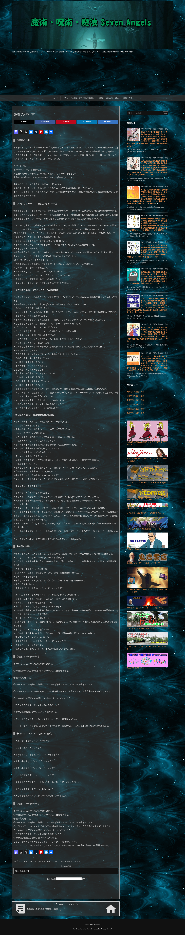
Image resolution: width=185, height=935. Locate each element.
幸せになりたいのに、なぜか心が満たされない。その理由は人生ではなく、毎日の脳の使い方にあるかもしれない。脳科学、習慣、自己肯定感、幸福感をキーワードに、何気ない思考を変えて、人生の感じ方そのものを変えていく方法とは (147, 334)
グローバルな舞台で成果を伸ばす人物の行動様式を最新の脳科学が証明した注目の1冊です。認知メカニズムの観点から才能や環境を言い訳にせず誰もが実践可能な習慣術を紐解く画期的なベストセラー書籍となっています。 (147, 251)
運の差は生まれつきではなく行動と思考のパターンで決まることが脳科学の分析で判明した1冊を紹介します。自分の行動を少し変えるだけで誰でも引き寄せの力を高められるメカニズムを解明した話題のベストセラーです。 (147, 277)
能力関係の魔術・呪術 (135, 409)
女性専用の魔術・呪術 (135, 396)
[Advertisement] (92, 76)
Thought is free (106, 929)
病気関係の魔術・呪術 (135, 404)
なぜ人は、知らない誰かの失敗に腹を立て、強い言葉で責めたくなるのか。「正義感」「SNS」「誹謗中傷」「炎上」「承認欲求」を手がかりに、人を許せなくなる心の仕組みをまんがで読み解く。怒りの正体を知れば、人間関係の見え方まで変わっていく (147, 305)
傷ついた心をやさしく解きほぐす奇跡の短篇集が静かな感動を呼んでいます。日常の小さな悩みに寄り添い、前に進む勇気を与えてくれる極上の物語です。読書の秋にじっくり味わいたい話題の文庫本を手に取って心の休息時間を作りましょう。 (147, 139)
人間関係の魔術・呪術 (135, 391)
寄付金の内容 (66, 866)
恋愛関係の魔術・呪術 (135, 400)
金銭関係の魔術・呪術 (135, 413)
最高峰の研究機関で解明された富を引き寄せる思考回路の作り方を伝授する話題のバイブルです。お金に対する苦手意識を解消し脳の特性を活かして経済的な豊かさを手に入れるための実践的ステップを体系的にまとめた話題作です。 (147, 224)
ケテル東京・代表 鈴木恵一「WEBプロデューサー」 (147, 513)
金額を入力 (51, 879)
